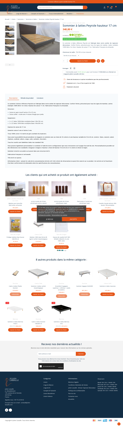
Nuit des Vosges (15, 234)
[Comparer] (111, 8)
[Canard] (62, 250)
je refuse (49, 219)
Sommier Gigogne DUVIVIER (84, 286)
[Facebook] (70, 68)
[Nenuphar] (57, 250)
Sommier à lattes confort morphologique (38, 287)
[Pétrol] (59, 250)
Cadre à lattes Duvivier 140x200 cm (38, 322)
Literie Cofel (38, 234)
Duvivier (15, 283)
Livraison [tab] (40, 98)
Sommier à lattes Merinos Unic (61, 322)
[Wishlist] (107, 8)
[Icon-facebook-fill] (6, 410)
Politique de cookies (44, 215)
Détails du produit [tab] (27, 98)
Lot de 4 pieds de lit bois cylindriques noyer (61, 202)
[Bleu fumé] (61, 250)
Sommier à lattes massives (108, 286)
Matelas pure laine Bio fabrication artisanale (15, 204)
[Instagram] (74, 68)
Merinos (15, 319)
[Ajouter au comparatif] (103, 61)
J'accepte (73, 219)
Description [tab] (13, 98)
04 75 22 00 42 (19, 400)
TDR (38, 198)
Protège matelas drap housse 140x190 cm (15, 238)
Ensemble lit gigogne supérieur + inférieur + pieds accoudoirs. (61, 288)
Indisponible (15, 294)
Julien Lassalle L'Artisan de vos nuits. (74, 23)
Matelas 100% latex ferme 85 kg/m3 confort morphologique (38, 238)
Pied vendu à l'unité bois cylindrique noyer (84, 202)
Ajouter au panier (82, 61)
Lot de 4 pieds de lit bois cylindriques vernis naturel (38, 202)
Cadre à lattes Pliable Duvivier (15, 287)
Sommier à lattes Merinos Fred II (15, 322)
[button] (58, 44)
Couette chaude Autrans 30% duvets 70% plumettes (107, 204)
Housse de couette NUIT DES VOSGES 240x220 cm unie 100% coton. (61, 239)
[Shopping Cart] (115, 7)
